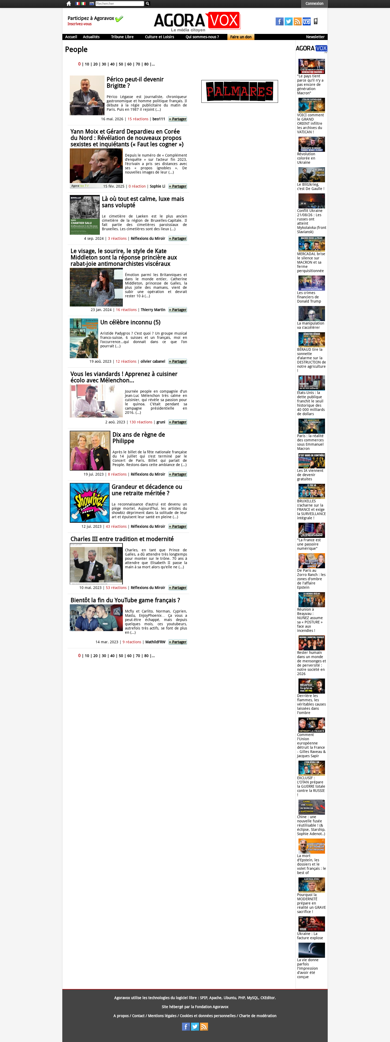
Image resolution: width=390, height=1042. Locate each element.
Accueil (71, 37)
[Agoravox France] (77, 4)
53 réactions (116, 588)
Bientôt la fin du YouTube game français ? (125, 600)
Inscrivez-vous (80, 24)
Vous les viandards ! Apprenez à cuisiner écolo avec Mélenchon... (124, 377)
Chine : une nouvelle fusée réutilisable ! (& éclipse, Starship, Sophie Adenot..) (311, 825)
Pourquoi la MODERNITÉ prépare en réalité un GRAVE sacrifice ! (311, 903)
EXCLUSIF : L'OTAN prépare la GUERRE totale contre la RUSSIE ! (311, 786)
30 (104, 64)
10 (87, 64)
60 (129, 64)
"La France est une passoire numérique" (309, 544)
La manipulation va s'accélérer (310, 325)
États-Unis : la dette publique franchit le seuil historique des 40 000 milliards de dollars (311, 403)
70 (138, 64)
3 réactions (117, 238)
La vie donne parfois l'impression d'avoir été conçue (308, 968)
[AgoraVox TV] (307, 24)
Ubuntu (230, 998)
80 (146, 64)
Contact (138, 1016)
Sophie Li (157, 186)
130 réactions (140, 422)
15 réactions (138, 119)
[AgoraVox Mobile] (316, 24)
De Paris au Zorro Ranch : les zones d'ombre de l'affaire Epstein (311, 578)
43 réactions (116, 526)
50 (121, 64)
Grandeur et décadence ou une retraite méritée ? (147, 490)
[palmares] (239, 101)
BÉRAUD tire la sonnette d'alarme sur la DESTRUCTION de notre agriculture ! (311, 360)
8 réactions (117, 474)
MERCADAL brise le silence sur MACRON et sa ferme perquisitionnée (311, 262)
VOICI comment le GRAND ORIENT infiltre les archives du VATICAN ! (310, 123)
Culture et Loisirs (159, 37)
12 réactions (126, 361)
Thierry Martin (153, 310)
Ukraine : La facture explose (310, 936)
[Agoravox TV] (90, 4)
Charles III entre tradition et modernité (122, 539)
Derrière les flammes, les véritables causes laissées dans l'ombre (311, 704)
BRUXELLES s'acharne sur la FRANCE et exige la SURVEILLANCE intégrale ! (311, 509)
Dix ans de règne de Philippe (138, 437)
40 (112, 64)
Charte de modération (257, 1016)
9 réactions (132, 642)
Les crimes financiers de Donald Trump (309, 297)
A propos (121, 1016)
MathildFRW (155, 642)
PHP (241, 998)
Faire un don (241, 37)
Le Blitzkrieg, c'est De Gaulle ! (310, 186)
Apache (215, 998)
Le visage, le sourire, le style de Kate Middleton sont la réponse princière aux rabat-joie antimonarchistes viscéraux (124, 257)
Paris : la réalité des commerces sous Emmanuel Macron (310, 442)
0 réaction (137, 186)
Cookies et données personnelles (208, 1016)
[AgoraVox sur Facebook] (280, 24)
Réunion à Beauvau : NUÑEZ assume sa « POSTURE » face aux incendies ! (310, 620)
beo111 (159, 119)
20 (95, 64)
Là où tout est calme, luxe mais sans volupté (143, 202)
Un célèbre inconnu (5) (130, 322)
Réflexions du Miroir (148, 238)
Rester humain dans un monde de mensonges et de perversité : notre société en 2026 (311, 663)
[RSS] (298, 24)
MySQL (252, 998)
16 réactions (126, 310)
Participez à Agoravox (91, 18)
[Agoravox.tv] (312, 52)
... (153, 64)
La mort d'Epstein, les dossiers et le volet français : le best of (311, 864)
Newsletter (315, 37)
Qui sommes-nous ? (202, 37)
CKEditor (268, 998)
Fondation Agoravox (211, 1007)
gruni (161, 422)
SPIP (203, 998)
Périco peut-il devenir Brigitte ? (135, 82)
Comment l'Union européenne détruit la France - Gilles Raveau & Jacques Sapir (311, 745)
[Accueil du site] (197, 32)
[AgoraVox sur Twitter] (289, 24)
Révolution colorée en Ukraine (306, 158)
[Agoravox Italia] (83, 4)
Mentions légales (162, 1016)
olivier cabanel (153, 361)
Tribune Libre (122, 37)
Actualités (91, 37)
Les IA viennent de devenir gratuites (310, 474)
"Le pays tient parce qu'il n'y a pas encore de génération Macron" (310, 84)
